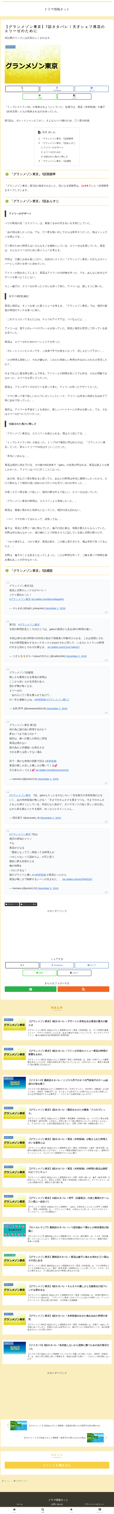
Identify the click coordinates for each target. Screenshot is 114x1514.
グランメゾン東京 (29, 904)
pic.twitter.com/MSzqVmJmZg (52, 770)
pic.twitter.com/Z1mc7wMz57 (64, 647)
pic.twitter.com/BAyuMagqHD (47, 599)
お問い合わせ (57, 1504)
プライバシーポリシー (94, 1504)
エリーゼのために (52, 152)
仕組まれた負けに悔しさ (56, 156)
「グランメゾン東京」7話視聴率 (57, 138)
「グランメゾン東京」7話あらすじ (58, 143)
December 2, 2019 (76, 656)
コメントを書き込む (57, 1465)
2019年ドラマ (13, 904)
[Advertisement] (57, 932)
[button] (74, 96)
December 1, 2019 (55, 608)
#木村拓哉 (40, 699)
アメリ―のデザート (54, 147)
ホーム (20, 1504)
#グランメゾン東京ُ (57, 699)
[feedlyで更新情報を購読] (30, 989)
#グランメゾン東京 (20, 599)
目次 (44, 132)
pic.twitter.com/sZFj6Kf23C (77, 879)
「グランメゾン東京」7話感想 (56, 161)
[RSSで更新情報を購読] (83, 989)
